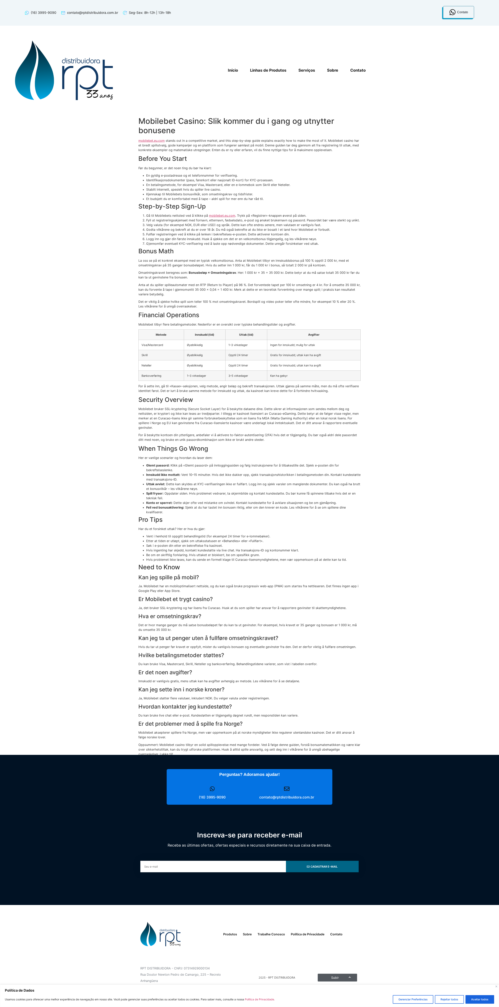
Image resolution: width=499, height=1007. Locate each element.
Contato (358, 70)
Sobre (332, 70)
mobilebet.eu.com (151, 141)
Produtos (230, 934)
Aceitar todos (479, 999)
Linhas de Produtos (268, 70)
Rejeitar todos (449, 999)
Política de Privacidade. (260, 999)
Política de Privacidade (307, 934)
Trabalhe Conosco (271, 934)
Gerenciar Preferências (413, 999)
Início (233, 70)
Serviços (306, 70)
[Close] (496, 986)
